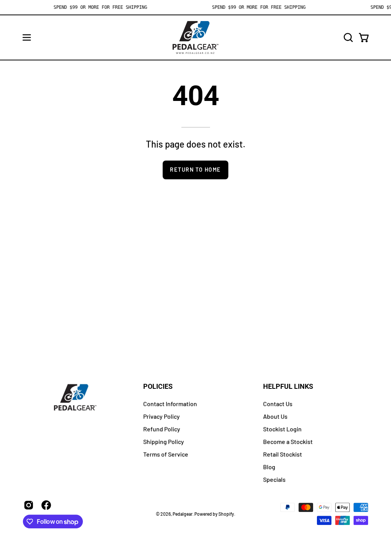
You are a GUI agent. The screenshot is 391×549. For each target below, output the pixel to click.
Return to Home (195, 169)
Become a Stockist (288, 441)
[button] (347, 37)
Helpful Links (288, 386)
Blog (269, 466)
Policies (158, 386)
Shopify (226, 514)
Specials (274, 479)
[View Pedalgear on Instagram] (28, 505)
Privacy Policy (161, 416)
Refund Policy (161, 428)
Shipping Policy (163, 441)
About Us (275, 416)
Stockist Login (282, 428)
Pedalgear (182, 514)
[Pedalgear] (195, 37)
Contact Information (170, 403)
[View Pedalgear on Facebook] (46, 505)
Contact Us (277, 403)
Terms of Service (165, 454)
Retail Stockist (282, 454)
